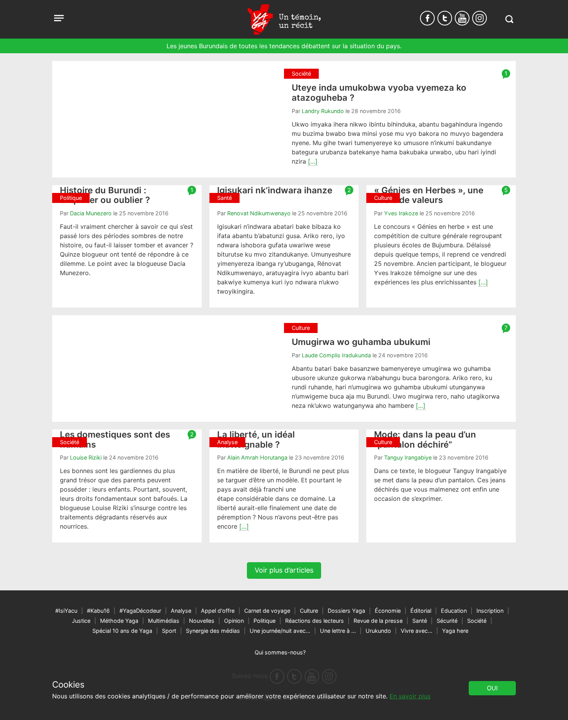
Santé (419, 620)
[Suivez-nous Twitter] (444, 18)
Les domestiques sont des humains (115, 439)
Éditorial (420, 610)
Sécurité (447, 620)
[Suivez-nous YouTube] (462, 18)
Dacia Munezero (91, 213)
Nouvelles (201, 620)
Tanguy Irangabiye (408, 457)
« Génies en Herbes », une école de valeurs (428, 195)
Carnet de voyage (267, 610)
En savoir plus (409, 696)
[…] (313, 161)
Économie (388, 610)
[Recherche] (509, 19)
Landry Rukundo (323, 111)
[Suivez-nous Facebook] (427, 18)
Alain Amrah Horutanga (257, 457)
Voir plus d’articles (284, 570)
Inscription (489, 610)
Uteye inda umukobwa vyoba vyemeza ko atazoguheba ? (379, 92)
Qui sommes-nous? (280, 652)
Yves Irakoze (401, 213)
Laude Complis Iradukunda (336, 355)
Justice (81, 620)
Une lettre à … (338, 630)
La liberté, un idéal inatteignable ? (256, 439)
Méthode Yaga (119, 620)
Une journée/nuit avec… (280, 630)
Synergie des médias (213, 630)
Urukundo (378, 630)
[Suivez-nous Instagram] (479, 18)
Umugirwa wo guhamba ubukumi (361, 341)
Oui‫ (492, 688)
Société (476, 620)
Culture (309, 610)
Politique (264, 620)
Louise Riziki (86, 457)
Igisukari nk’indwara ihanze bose (274, 195)
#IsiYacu (66, 610)
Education (454, 610)
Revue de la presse (378, 620)
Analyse (181, 610)
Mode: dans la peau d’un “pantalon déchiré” (425, 439)
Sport (169, 630)
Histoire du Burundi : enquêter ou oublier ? (105, 195)
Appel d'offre (218, 610)
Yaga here (455, 630)
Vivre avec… (416, 630)
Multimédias (163, 620)
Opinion (234, 620)
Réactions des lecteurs (314, 620)
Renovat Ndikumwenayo (259, 213)
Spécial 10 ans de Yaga (122, 630)
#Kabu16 (98, 610)
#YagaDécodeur (140, 610)
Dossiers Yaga (346, 610)
